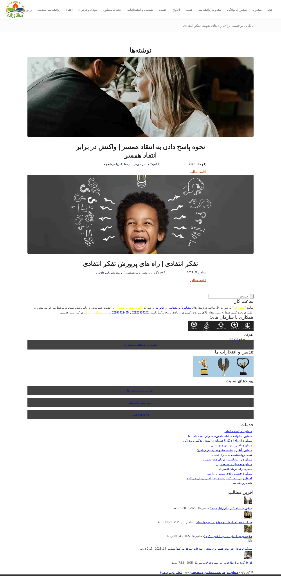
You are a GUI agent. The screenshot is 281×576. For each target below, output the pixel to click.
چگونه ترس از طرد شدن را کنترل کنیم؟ (228, 536)
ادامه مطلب (198, 172)
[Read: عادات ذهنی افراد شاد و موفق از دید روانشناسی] (248, 517)
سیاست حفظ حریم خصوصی (207, 572)
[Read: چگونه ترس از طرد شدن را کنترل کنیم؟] (248, 531)
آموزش (137, 164)
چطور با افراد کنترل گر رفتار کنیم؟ (231, 508)
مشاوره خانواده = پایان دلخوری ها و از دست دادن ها (220, 436)
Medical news (140, 414)
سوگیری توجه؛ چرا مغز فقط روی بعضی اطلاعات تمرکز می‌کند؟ (213, 548)
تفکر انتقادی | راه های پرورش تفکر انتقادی (140, 263)
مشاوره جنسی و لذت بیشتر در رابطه (229, 473)
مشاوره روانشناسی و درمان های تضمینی (227, 459)
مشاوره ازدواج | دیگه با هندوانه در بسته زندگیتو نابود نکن (217, 440)
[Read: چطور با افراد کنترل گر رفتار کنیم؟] (248, 503)
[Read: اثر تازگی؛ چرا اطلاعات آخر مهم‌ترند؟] (248, 558)
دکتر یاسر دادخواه (113, 164)
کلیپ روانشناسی (242, 483)
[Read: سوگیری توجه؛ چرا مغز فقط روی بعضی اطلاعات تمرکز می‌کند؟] (248, 541)
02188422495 (120, 312)
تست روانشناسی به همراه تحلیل (232, 454)
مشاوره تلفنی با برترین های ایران (231, 445)
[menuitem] (270, 10)
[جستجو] (272, 29)
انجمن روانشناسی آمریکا (140, 390)
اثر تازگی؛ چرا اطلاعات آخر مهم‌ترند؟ (229, 562)
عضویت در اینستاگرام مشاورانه (141, 344)
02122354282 (140, 312)
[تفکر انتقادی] (140, 214)
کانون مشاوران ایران (140, 402)
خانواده (160, 307)
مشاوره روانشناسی (136, 272)
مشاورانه (239, 307)
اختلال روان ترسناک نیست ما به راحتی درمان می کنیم (219, 478)
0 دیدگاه (152, 164)
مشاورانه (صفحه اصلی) (238, 431)
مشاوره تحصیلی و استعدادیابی (233, 464)
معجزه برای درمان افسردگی (235, 469)
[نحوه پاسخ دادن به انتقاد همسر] (140, 97)
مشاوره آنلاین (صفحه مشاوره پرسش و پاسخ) (224, 450)
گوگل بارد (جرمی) (171, 572)
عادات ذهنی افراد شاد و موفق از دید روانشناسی (223, 522)
